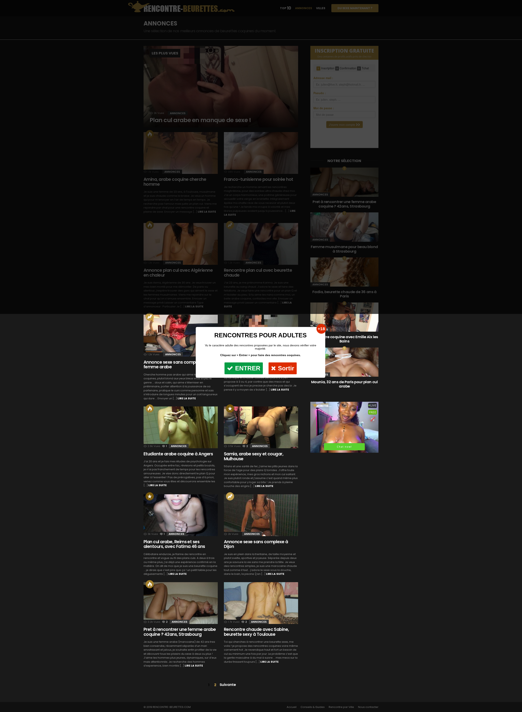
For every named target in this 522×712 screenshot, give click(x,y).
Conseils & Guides (313, 707)
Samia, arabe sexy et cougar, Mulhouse (253, 456)
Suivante (228, 684)
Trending (150, 317)
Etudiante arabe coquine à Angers (178, 454)
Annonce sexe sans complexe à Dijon (256, 544)
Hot (150, 408)
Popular (150, 496)
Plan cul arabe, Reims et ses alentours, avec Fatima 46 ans (174, 544)
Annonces (173, 354)
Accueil (291, 707)
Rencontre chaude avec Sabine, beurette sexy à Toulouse (256, 631)
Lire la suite (187, 398)
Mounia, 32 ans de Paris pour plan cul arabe (344, 384)
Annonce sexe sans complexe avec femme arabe (179, 364)
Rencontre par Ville (341, 707)
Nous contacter (368, 707)
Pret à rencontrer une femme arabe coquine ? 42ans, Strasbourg (180, 631)
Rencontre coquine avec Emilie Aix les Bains (344, 339)
